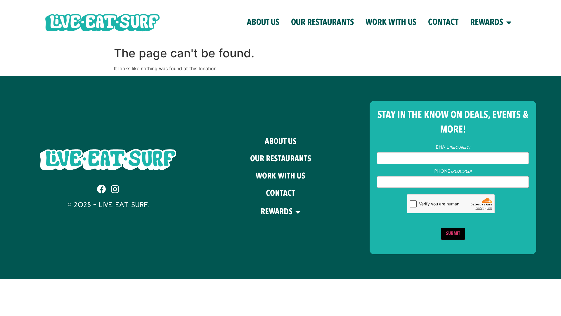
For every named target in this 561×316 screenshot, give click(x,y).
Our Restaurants (322, 22)
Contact (443, 22)
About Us (263, 22)
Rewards (486, 22)
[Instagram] (115, 189)
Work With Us (391, 22)
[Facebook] (101, 189)
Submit (453, 233)
